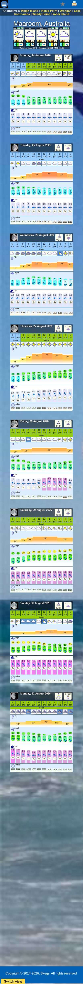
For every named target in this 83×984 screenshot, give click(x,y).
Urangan (66, 10)
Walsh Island (29, 10)
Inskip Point (49, 10)
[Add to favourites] (62, 3)
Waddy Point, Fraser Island (50, 14)
